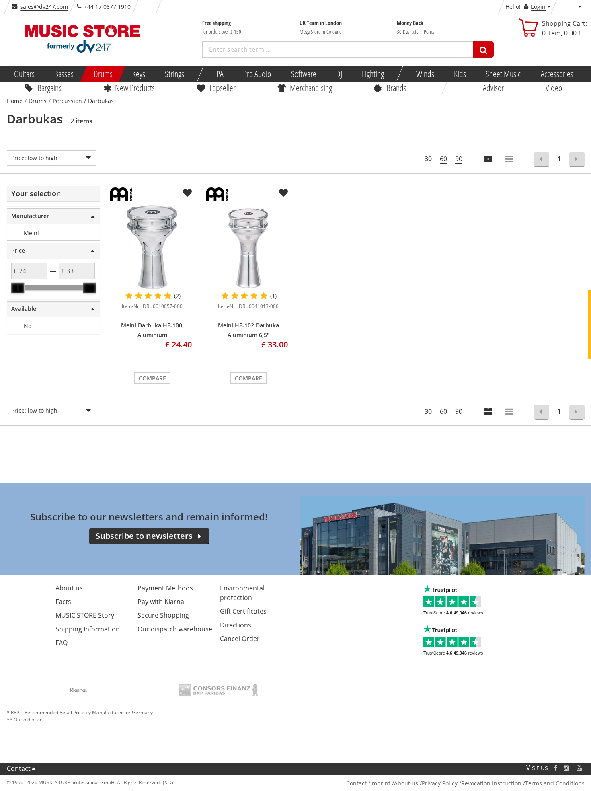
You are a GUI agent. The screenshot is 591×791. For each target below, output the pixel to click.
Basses (64, 74)
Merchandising (311, 88)
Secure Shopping (163, 615)
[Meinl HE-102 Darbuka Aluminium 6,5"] (248, 247)
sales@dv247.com (44, 6)
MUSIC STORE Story (84, 615)
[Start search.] (483, 49)
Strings (174, 74)
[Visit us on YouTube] (579, 768)
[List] (509, 159)
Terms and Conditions (555, 783)
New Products (135, 88)
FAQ (61, 642)
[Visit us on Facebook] (555, 768)
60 (443, 158)
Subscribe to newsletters (144, 535)
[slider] (18, 288)
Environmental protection (242, 592)
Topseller (222, 88)
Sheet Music (503, 74)
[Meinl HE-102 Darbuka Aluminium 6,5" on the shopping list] (283, 193)
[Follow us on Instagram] (566, 768)
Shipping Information (87, 629)
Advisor (493, 88)
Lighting (373, 74)
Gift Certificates (243, 611)
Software (303, 74)
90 (458, 158)
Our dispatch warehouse (174, 629)
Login (538, 6)
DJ (339, 74)
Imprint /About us (394, 783)
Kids (460, 74)
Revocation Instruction (491, 783)
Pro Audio (257, 74)
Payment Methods (165, 587)
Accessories (556, 74)
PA (220, 74)
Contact (19, 768)
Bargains (49, 88)
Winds (425, 74)
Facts (63, 601)
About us (69, 587)
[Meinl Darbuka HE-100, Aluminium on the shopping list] (187, 193)
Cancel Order (240, 638)
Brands (396, 88)
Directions (235, 624)
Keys (138, 74)
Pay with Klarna (160, 601)
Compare (152, 378)
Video (554, 88)
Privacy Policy (440, 783)
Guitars (24, 74)
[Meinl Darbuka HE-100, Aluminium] (152, 247)
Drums (102, 74)
